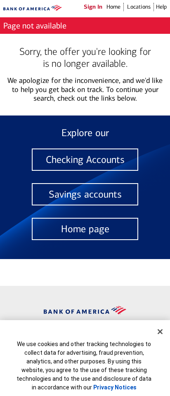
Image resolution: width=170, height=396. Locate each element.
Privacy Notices (115, 387)
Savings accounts (85, 194)
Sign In (93, 6)
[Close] (160, 332)
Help (161, 6)
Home (113, 6)
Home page (85, 229)
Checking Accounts (85, 159)
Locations (139, 6)
